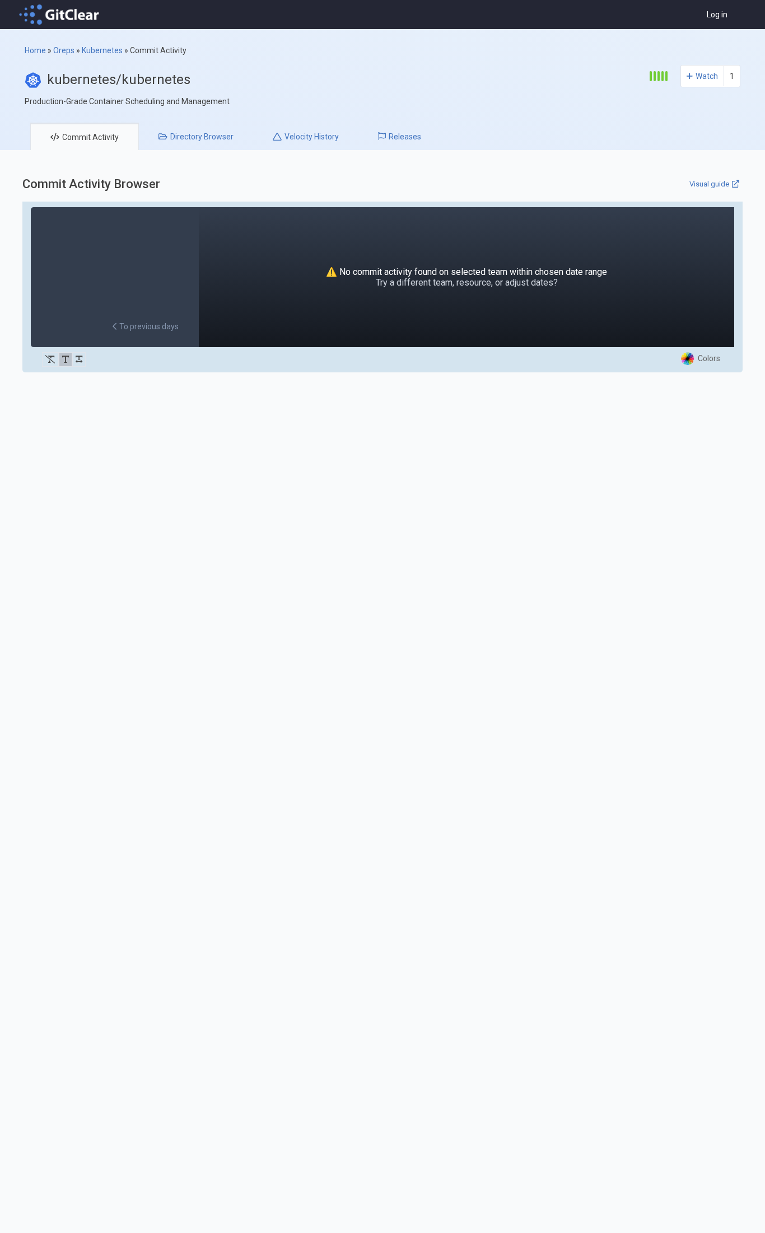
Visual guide (709, 184)
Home (35, 50)
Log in (717, 14)
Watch (707, 76)
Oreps (63, 50)
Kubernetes (102, 50)
